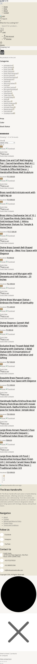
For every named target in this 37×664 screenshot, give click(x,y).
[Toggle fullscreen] (2, 661)
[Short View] (8, 134)
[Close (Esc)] (6, 661)
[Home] (1, 1)
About (6, 11)
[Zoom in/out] (0, 661)
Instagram (8, 539)
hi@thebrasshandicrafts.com (14, 570)
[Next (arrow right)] (2, 663)
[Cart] (7, 1)
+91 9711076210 (10, 560)
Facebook (8, 534)
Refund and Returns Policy (12, 521)
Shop (5, 9)
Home (6, 7)
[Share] (4, 661)
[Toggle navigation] (1, 3)
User (4, 32)
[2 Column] (5, 134)
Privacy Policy (8, 523)
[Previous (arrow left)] (0, 663)
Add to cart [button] (5, 154)
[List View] (7, 134)
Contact (6, 13)
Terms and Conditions (11, 525)
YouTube (7, 544)
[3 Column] (3, 134)
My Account (10, 36)
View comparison (5, 659)
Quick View (3, 152)
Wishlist (8, 39)
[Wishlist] (5, 1)
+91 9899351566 (10, 565)
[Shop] (3, 1)
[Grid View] (1, 134)
